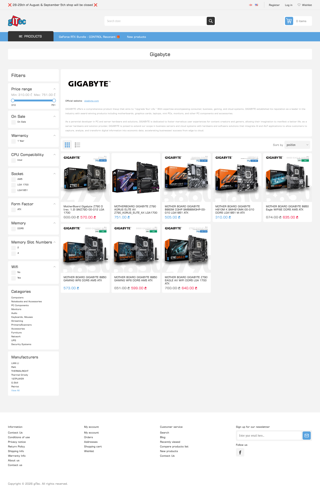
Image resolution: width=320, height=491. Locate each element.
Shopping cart (93, 446)
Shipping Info (16, 451)
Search (211, 21)
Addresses (91, 441)
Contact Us (15, 432)
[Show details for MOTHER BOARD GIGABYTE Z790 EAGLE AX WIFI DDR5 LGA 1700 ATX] (186, 248)
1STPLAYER (17, 378)
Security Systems (21, 344)
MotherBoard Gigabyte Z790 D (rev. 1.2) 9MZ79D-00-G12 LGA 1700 (84, 209)
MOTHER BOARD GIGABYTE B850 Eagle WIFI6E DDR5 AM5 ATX (287, 208)
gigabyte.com (91, 100)
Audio (14, 313)
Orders (88, 437)
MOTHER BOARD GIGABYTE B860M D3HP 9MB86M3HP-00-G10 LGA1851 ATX (185, 209)
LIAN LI (15, 363)
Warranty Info (17, 455)
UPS (13, 340)
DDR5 (20, 228)
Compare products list (174, 446)
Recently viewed (170, 441)
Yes (19, 277)
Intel (19, 160)
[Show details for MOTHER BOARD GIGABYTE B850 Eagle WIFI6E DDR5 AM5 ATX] (287, 177)
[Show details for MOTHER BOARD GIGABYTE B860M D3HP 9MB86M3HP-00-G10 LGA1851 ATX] (186, 177)
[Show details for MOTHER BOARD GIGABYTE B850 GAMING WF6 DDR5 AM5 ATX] (85, 248)
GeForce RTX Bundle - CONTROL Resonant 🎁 (89, 37)
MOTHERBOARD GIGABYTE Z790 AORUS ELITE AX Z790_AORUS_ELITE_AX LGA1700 (135, 209)
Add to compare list (76, 196)
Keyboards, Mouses (22, 317)
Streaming (17, 320)
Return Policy (16, 446)
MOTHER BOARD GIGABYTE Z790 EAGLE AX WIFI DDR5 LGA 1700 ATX (186, 280)
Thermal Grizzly (19, 374)
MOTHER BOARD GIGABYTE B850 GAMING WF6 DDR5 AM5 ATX (85, 279)
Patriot (15, 386)
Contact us (15, 465)
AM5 (19, 179)
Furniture (16, 332)
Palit (13, 367)
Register (274, 4)
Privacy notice (17, 441)
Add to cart (93, 196)
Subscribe (307, 435)
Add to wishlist (69, 196)
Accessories (18, 328)
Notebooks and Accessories (26, 301)
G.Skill (14, 382)
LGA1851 (22, 190)
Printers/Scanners (21, 324)
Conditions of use (19, 437)
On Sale (21, 121)
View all (15, 390)
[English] (256, 5)
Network (16, 336)
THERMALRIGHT (19, 371)
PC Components (20, 305)
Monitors (16, 309)
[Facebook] (240, 452)
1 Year (20, 140)
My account (91, 432)
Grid (67, 144)
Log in (288, 4)
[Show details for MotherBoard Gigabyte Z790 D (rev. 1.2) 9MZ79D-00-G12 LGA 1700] (85, 177)
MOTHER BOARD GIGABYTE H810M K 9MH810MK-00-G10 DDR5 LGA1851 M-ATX (234, 209)
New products (136, 37)
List (77, 144)
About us (13, 460)
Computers (17, 297)
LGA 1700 (23, 184)
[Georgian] (251, 5)
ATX (19, 209)
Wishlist (89, 451)
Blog (162, 437)
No (18, 272)
